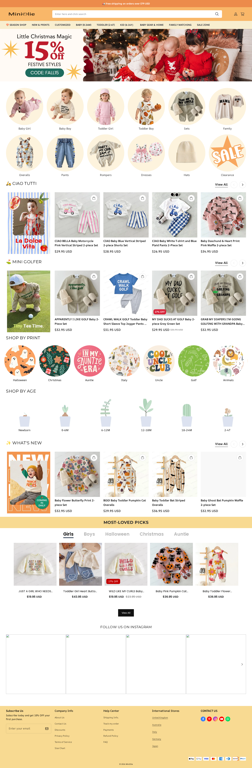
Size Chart (60, 748)
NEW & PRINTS (40, 24)
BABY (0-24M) (83, 24)
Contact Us (60, 723)
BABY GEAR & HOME (152, 24)
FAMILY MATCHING (180, 24)
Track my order (111, 723)
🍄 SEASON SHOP (16, 24)
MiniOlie (129, 764)
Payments (108, 729)
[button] (241, 664)
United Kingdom (160, 717)
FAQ (105, 741)
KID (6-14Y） (127, 24)
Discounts (60, 729)
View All (221, 184)
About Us (59, 717)
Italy (154, 731)
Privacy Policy (62, 735)
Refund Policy (110, 735)
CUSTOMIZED (62, 24)
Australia (156, 724)
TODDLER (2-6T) (106, 24)
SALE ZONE (203, 24)
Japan (155, 746)
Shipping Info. (111, 717)
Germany (156, 738)
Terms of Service (63, 741)
